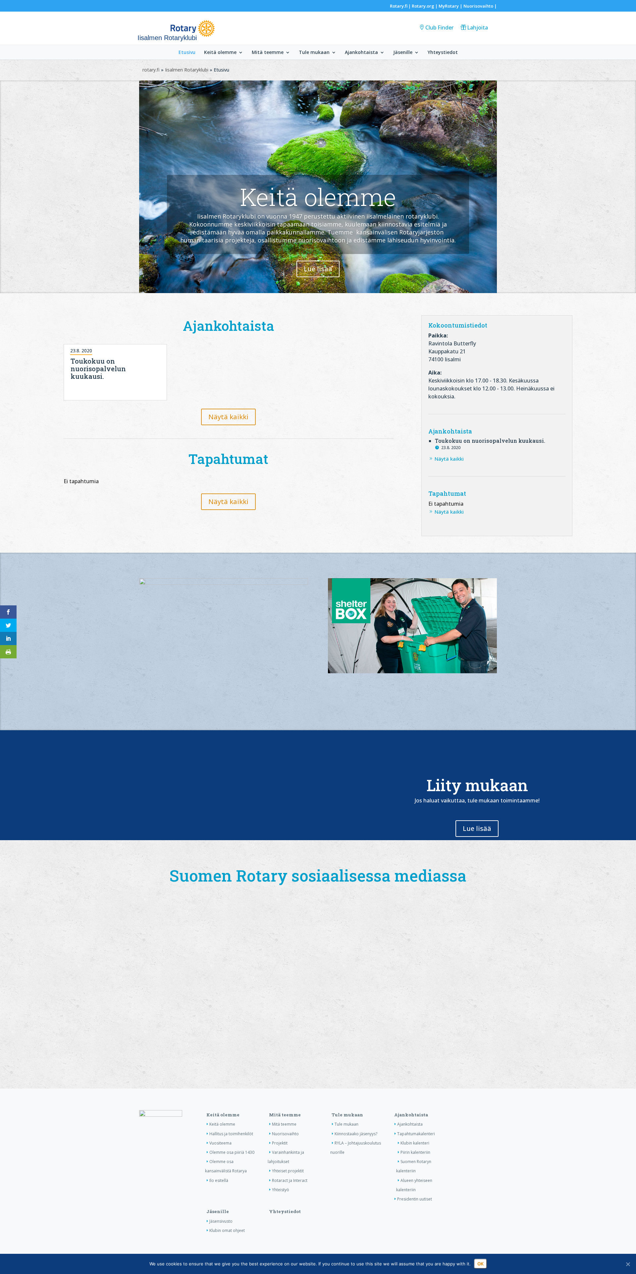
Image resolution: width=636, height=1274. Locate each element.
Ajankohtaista (361, 52)
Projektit (280, 1143)
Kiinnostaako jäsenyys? (356, 1134)
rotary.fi (151, 70)
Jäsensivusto (221, 1221)
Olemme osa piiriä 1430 (231, 1152)
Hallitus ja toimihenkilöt (231, 1134)
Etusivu (187, 52)
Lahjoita (477, 27)
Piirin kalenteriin (415, 1152)
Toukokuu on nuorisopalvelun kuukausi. (98, 369)
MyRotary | (451, 6)
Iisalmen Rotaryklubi (186, 70)
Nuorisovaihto (478, 6)
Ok (480, 1263)
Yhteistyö (280, 1190)
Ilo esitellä (218, 1180)
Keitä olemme (220, 52)
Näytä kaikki (228, 416)
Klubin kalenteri (414, 1143)
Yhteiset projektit (288, 1171)
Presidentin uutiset (414, 1199)
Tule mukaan (314, 52)
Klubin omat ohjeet (227, 1230)
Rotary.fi (398, 6)
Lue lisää (318, 268)
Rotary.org (423, 6)
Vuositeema (220, 1143)
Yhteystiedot (443, 52)
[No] (627, 1264)
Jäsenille (402, 52)
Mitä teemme (268, 52)
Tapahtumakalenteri (416, 1134)
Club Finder (439, 27)
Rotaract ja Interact (289, 1180)
